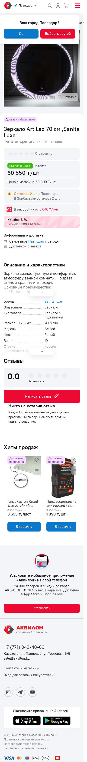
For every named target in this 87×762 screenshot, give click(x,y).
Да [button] (21, 34)
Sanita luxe (53, 302)
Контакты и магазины (21, 668)
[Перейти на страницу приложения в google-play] (57, 721)
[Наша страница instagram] (8, 692)
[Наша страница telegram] (20, 692)
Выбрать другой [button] (58, 34)
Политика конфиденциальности (26, 739)
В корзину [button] (23, 527)
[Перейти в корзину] (66, 5)
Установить (42, 608)
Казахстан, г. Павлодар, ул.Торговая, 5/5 (37, 654)
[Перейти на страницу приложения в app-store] (27, 721)
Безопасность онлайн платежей (26, 748)
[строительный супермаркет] (8, 5)
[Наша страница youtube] (32, 692)
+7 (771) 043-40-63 (24, 647)
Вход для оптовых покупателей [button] (29, 675)
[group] (21, 153)
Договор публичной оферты (23, 744)
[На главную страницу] (26, 629)
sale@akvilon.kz (17, 659)
